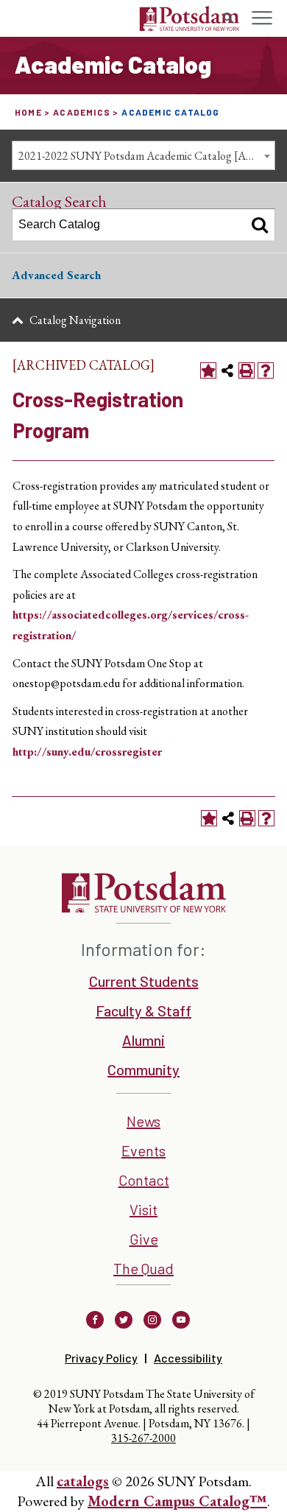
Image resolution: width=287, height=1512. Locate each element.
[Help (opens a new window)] (266, 370)
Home (28, 112)
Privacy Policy (101, 1358)
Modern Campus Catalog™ (177, 1501)
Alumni (143, 1040)
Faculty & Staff (143, 1010)
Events (143, 1150)
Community (143, 1069)
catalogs (83, 1481)
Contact (143, 1180)
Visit (143, 1209)
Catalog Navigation (75, 320)
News (143, 1121)
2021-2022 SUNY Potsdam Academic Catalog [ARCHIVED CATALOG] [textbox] (146, 155)
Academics (81, 112)
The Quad (143, 1268)
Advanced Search (56, 275)
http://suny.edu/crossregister (87, 751)
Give (144, 1239)
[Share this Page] (227, 370)
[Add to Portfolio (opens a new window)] (208, 370)
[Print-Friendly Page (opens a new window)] (246, 370)
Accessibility (188, 1358)
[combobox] (143, 155)
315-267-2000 (143, 1438)
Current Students (144, 981)
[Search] (259, 224)
